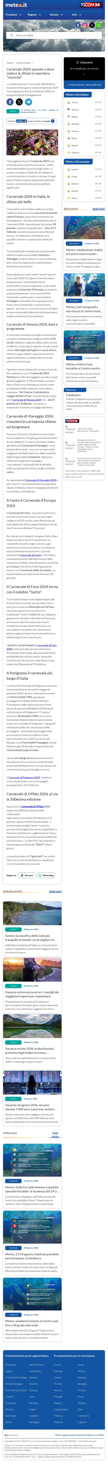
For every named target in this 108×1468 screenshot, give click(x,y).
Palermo (58, 1422)
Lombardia (35, 1371)
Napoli (57, 1403)
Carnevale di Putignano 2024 (24, 777)
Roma (81, 1396)
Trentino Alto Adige (16, 1377)
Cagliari (82, 1422)
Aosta (81, 1364)
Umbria (9, 1396)
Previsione (74, 243)
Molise (9, 1409)
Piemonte (10, 1364)
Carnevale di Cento (30, 555)
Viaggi (13, 111)
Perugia (58, 1396)
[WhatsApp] (99, 25)
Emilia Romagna (14, 1383)
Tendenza (13, 1181)
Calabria (34, 1415)
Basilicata (10, 1415)
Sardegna (34, 1422)
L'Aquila (82, 1403)
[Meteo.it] (16, 5)
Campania (10, 1403)
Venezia (82, 1377)
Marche (33, 1383)
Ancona (58, 1390)
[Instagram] (85, 25)
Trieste (58, 1383)
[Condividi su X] (19, 104)
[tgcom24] (91, 5)
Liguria (9, 1371)
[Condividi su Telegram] (28, 104)
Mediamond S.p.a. (26, 1454)
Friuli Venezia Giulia (16, 1390)
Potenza (58, 1415)
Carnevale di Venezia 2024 (26, 399)
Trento (57, 1377)
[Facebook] (78, 25)
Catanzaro (83, 1415)
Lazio (32, 1396)
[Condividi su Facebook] (10, 104)
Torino (57, 1364)
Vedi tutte (55, 1134)
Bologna (82, 1383)
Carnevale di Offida (32, 806)
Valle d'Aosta (36, 1364)
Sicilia (8, 1422)
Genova (58, 1371)
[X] (92, 25)
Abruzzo (33, 1403)
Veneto (33, 1377)
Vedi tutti (55, 891)
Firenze (82, 1390)
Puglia (32, 1409)
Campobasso (61, 1409)
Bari (80, 1409)
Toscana (33, 1390)
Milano (82, 1371)
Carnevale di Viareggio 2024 (40, 480)
